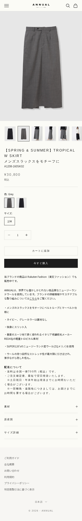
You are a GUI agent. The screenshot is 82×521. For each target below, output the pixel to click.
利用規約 (9, 477)
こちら (33, 298)
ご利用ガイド (11, 458)
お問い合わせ (11, 470)
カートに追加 (41, 250)
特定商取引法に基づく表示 (19, 489)
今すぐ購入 (41, 263)
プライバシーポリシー (16, 483)
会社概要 (9, 464)
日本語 (39, 502)
